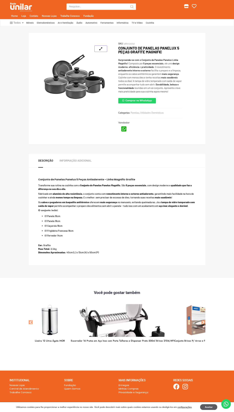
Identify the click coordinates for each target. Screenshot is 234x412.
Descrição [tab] (45, 160)
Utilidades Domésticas (152, 113)
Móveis (30, 23)
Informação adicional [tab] (76, 160)
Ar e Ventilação (65, 23)
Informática (122, 23)
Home (14, 15)
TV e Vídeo (137, 23)
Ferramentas (106, 23)
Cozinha (150, 23)
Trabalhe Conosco (70, 15)
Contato (34, 15)
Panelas (135, 113)
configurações (184, 407)
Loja (23, 15)
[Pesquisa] (132, 7)
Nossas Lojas (49, 15)
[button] (137, 100)
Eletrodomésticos (46, 23)
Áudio (79, 23)
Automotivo (91, 23)
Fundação (88, 15)
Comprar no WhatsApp (138, 100)
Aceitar (209, 407)
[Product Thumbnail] (100, 49)
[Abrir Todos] (22, 23)
